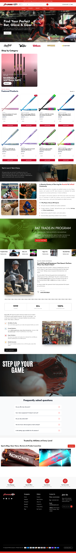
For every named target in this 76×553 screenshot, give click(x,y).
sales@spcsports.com (54, 504)
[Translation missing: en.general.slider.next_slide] (74, 26)
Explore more (12, 254)
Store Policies (40, 499)
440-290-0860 (45, 292)
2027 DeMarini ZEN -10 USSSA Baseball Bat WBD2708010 (46, 149)
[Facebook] (6, 498)
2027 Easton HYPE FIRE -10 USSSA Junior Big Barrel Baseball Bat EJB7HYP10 (47, 115)
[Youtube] (11, 498)
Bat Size (4, 153)
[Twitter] (3, 498)
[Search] (47, 4)
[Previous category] (3, 70)
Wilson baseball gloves (48, 210)
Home (25, 497)
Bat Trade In (39, 509)
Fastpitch (23, 8)
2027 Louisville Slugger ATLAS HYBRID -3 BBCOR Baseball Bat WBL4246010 (64, 115)
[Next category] (35, 70)
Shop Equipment (10, 350)
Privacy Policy (40, 506)
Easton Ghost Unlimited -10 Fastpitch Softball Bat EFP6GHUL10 (9, 114)
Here (51, 1)
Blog (25, 509)
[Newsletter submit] (71, 506)
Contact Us (39, 504)
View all (71, 91)
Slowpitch (30, 8)
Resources (51, 8)
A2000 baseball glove (15, 330)
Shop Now (8, 33)
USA (48, 280)
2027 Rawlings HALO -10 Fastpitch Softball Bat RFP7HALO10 (28, 149)
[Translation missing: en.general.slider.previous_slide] (2, 26)
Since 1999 (6, 314)
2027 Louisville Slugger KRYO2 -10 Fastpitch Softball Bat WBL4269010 (28, 114)
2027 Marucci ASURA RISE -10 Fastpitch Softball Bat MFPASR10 (8, 149)
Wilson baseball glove (45, 278)
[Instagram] (9, 498)
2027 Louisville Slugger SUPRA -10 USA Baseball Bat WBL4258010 (65, 149)
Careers (38, 497)
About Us (39, 502)
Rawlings (73, 208)
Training (44, 8)
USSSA (52, 280)
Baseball (37, 8)
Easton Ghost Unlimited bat (25, 330)
